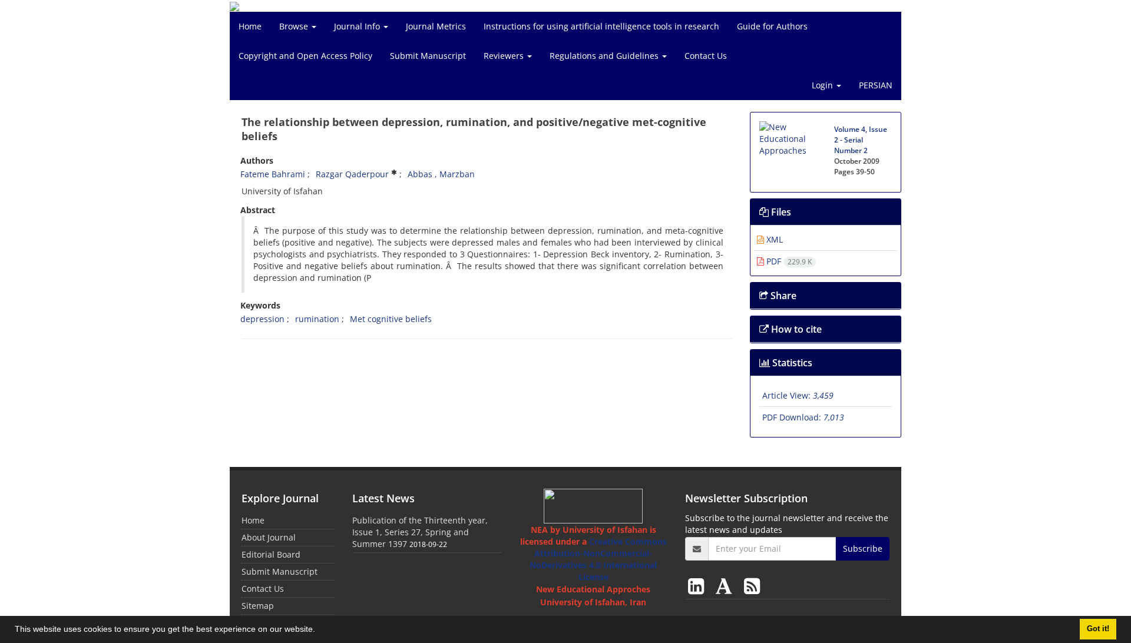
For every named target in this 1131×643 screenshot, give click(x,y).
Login (823, 85)
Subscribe (862, 548)
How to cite (795, 329)
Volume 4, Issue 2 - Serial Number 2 (860, 139)
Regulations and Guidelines (605, 55)
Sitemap (258, 605)
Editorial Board (271, 554)
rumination (317, 318)
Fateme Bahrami (272, 174)
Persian (875, 85)
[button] (319, 630)
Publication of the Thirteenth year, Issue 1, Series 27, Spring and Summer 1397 (420, 532)
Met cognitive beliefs (391, 318)
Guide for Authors (772, 26)
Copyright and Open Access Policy (305, 55)
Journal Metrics (436, 26)
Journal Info (358, 26)
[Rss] (752, 585)
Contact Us (705, 55)
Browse (294, 26)
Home (250, 26)
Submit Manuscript (428, 55)
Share (782, 295)
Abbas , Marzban (441, 174)
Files (780, 212)
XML (773, 239)
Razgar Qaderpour (352, 174)
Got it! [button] (1098, 629)
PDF (788, 261)
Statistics (791, 362)
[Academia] (726, 585)
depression (262, 318)
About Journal (269, 537)
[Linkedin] (698, 585)
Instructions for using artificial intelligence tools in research (601, 26)
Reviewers (505, 55)
